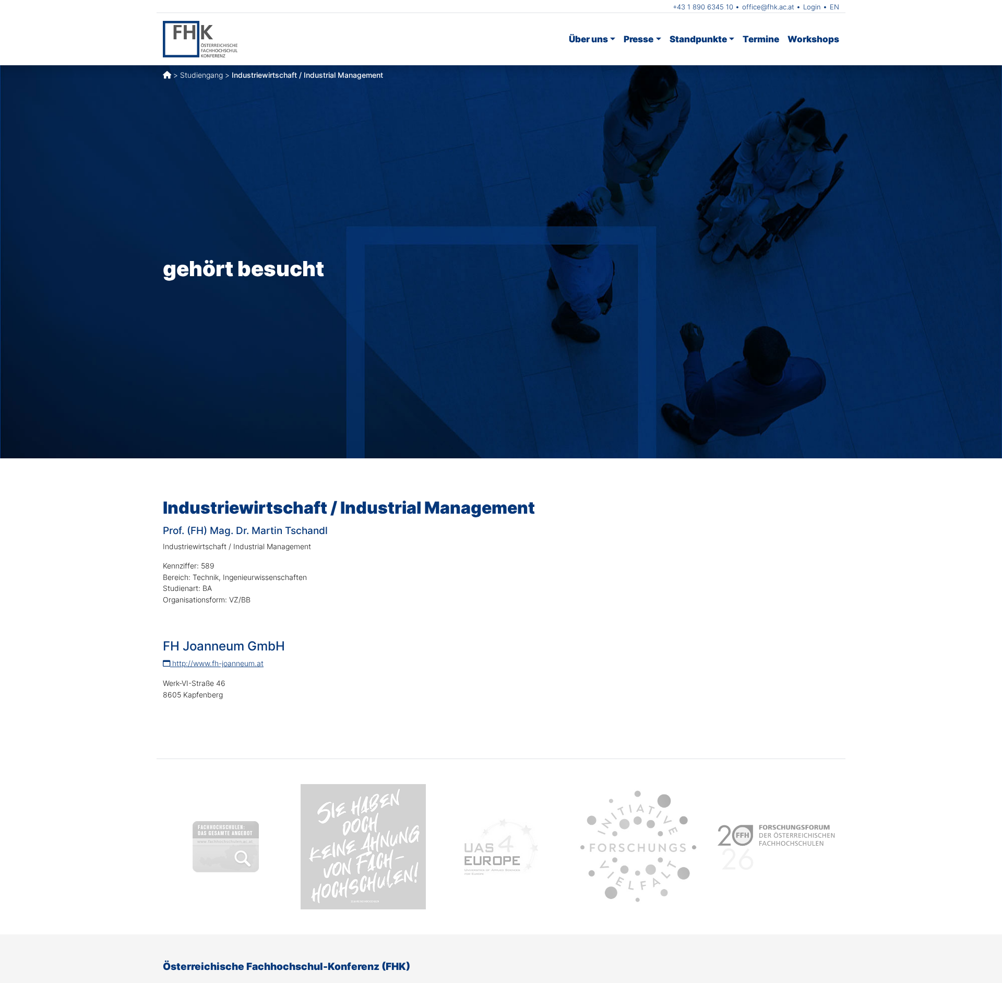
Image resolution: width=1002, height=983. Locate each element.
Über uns (588, 38)
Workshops (813, 38)
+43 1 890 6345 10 (703, 7)
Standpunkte (698, 38)
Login (812, 7)
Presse (638, 38)
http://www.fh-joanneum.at (217, 663)
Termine (761, 38)
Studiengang (201, 74)
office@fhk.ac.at (768, 7)
